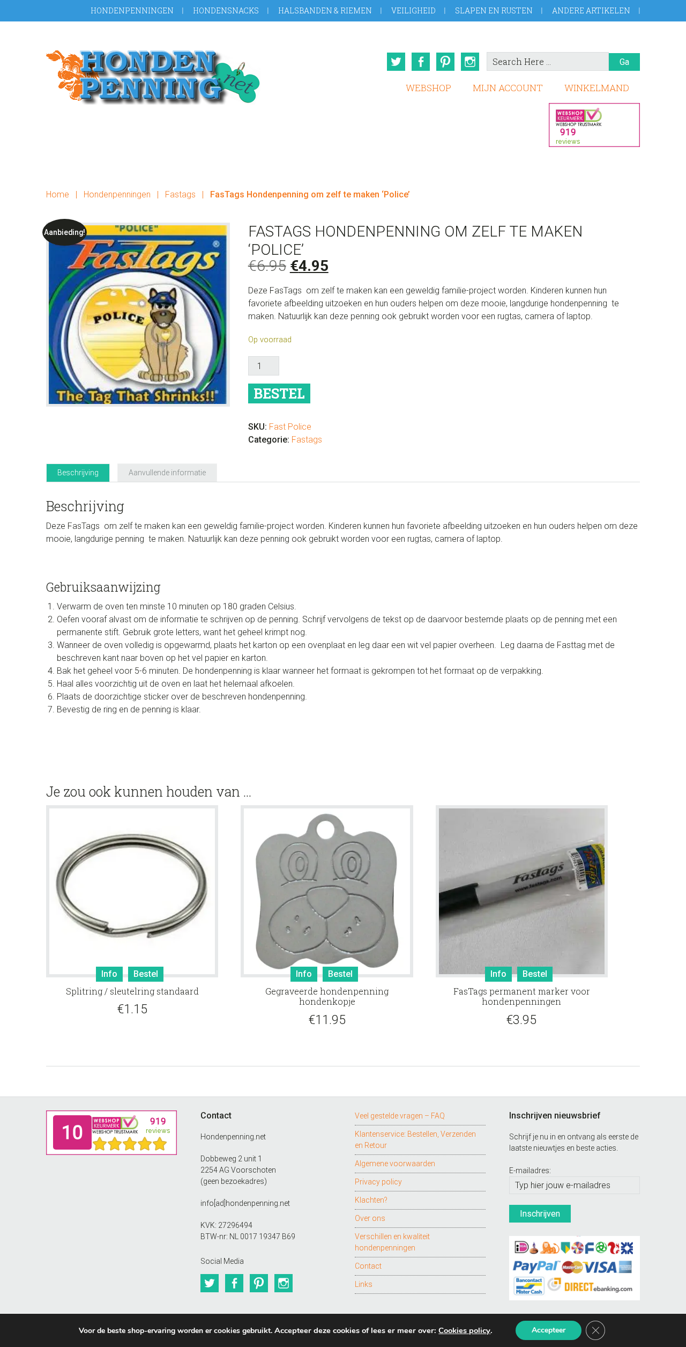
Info (109, 974)
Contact (368, 1266)
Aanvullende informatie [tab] (167, 472)
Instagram (470, 62)
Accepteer (548, 1330)
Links (363, 1284)
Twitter (396, 62)
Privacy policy (378, 1181)
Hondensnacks (226, 10)
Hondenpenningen (132, 10)
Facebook (421, 62)
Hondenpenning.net (153, 74)
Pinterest (445, 62)
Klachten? (371, 1200)
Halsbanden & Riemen (325, 10)
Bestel (279, 393)
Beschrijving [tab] (78, 472)
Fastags (180, 194)
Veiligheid (413, 10)
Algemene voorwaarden (395, 1163)
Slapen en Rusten (494, 10)
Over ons (370, 1218)
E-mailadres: (530, 1170)
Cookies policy (464, 1330)
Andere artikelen (591, 10)
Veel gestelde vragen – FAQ (400, 1116)
